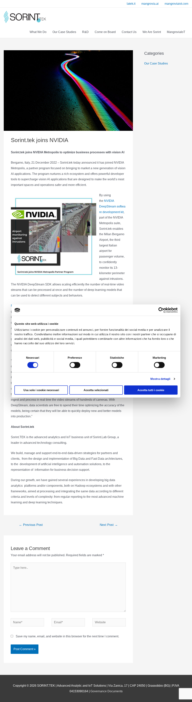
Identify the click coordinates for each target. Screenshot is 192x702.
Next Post (109, 525)
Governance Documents (106, 691)
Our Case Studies (156, 63)
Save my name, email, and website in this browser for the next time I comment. (67, 636)
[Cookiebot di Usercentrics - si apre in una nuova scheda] (161, 310)
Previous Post (31, 525)
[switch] (71, 365)
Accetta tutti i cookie (150, 389)
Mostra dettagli (160, 378)
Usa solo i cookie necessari (41, 389)
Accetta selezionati (96, 389)
